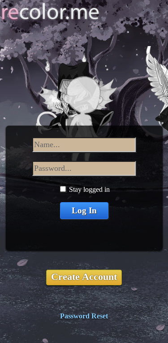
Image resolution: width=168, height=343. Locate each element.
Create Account (84, 276)
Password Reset (84, 316)
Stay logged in (89, 189)
